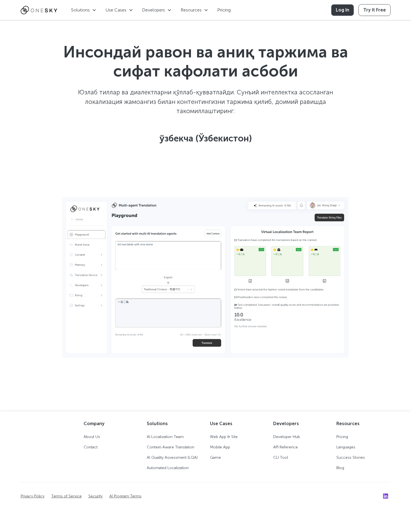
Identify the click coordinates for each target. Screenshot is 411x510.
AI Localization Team (165, 436)
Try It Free (374, 10)
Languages (345, 447)
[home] (39, 10)
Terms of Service (66, 496)
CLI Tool (280, 457)
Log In (342, 10)
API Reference (285, 447)
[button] (84, 10)
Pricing (224, 10)
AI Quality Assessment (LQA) (172, 457)
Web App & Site (224, 436)
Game (215, 457)
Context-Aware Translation (170, 447)
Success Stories (350, 457)
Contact (91, 447)
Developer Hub (286, 436)
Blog (340, 467)
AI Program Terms (125, 496)
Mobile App (220, 447)
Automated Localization (168, 467)
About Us (92, 436)
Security (95, 496)
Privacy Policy (32, 496)
